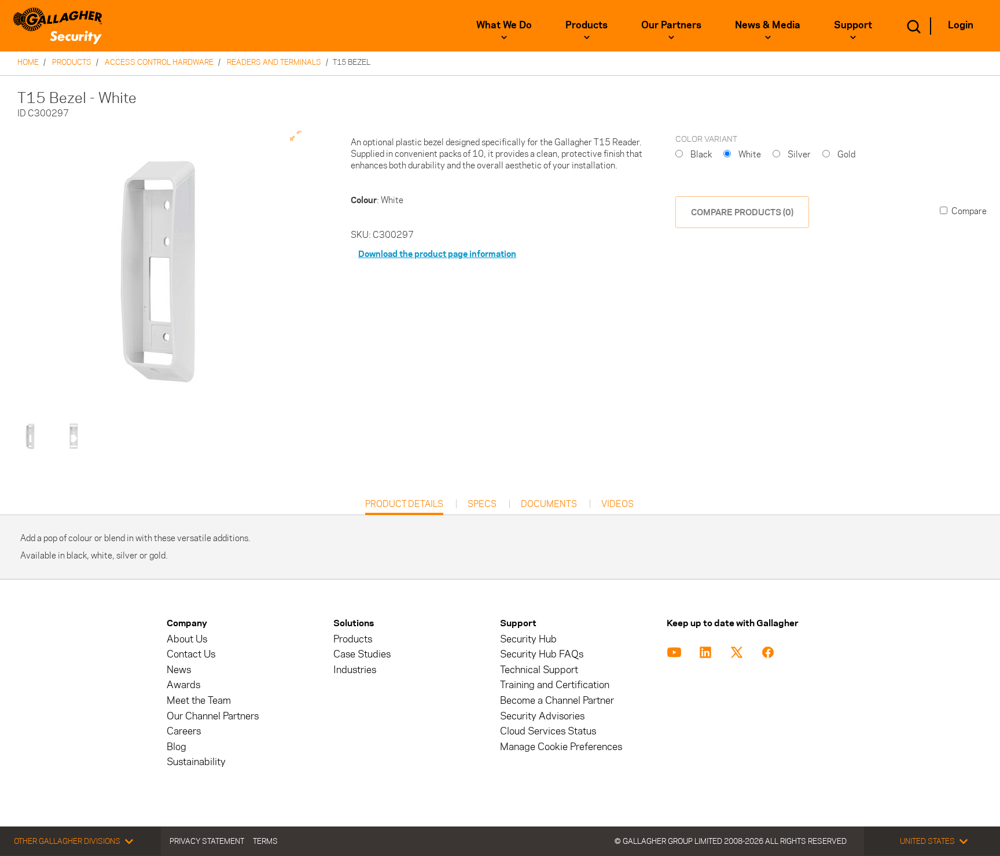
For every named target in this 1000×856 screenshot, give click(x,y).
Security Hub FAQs (541, 654)
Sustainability (196, 762)
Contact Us (191, 654)
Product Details (404, 506)
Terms (265, 841)
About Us (187, 639)
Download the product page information (437, 254)
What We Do (504, 25)
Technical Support (539, 670)
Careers (184, 731)
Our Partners (671, 25)
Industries (354, 670)
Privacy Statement (207, 841)
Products (586, 25)
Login (960, 25)
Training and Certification (554, 685)
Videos (617, 504)
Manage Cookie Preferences (561, 747)
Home (28, 62)
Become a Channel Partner (557, 701)
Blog (176, 747)
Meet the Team (199, 701)
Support (853, 25)
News (179, 670)
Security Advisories (542, 716)
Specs (482, 504)
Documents (549, 504)
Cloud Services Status (548, 731)
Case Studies (362, 654)
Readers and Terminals (274, 62)
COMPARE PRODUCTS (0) (742, 212)
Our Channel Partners (213, 716)
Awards (183, 685)
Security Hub (528, 639)
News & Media (767, 25)
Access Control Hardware (159, 62)
